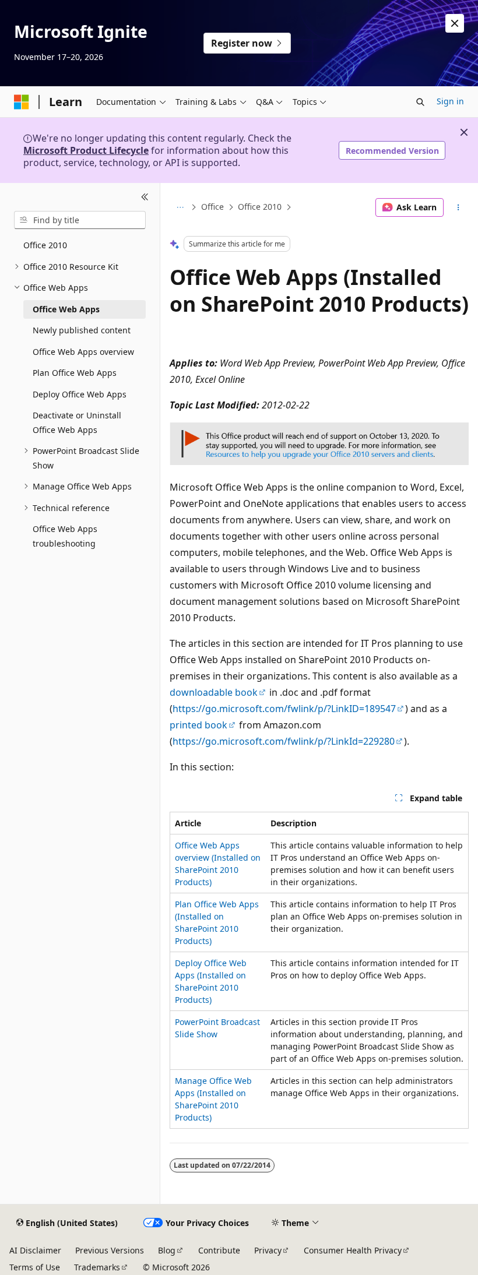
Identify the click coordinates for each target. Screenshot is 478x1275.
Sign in (450, 101)
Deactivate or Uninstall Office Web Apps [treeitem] (77, 422)
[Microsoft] (21, 102)
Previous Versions (109, 1250)
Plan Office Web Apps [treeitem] (75, 372)
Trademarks (97, 1267)
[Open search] (420, 101)
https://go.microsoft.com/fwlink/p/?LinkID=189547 (284, 708)
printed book (198, 724)
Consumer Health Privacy (353, 1250)
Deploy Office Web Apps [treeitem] (79, 394)
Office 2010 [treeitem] (45, 245)
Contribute (219, 1250)
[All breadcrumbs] (180, 207)
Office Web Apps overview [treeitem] (83, 351)
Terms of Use (34, 1267)
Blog (166, 1250)
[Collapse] (145, 197)
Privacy (268, 1250)
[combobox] (80, 220)
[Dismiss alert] (454, 23)
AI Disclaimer (35, 1250)
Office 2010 (260, 207)
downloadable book (214, 692)
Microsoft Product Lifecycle (86, 150)
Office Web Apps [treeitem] (66, 309)
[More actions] (458, 207)
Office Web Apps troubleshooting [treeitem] (65, 536)
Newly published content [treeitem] (82, 330)
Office (212, 207)
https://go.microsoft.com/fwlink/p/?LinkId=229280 (284, 741)
